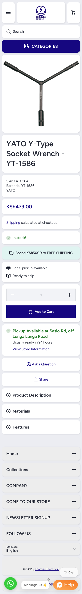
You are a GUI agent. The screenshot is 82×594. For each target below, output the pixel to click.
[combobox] (41, 31)
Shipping (13, 222)
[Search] (6, 31)
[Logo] (41, 12)
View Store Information (31, 349)
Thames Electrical (47, 569)
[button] (73, 12)
